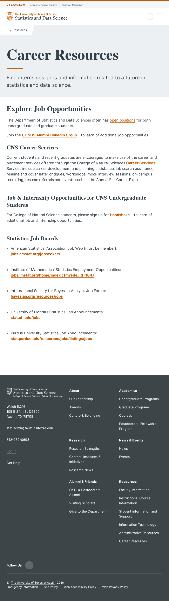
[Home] (7, 29)
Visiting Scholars (82, 503)
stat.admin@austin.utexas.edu (30, 428)
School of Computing (72, 4)
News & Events (131, 440)
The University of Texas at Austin (33, 582)
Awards (75, 407)
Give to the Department (88, 511)
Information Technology (137, 524)
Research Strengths (84, 448)
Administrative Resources (139, 533)
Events (124, 457)
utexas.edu (16, 4)
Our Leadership (81, 399)
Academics (128, 391)
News (123, 448)
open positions (122, 120)
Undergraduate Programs (139, 399)
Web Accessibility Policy (80, 587)
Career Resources (133, 541)
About (74, 391)
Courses (125, 415)
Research (77, 440)
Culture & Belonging (84, 415)
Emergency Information (22, 587)
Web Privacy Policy (115, 587)
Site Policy (51, 587)
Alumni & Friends (83, 481)
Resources (20, 30)
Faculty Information (134, 490)
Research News (81, 470)
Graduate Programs (134, 407)
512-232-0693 (18, 440)
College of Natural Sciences (43, 4)
